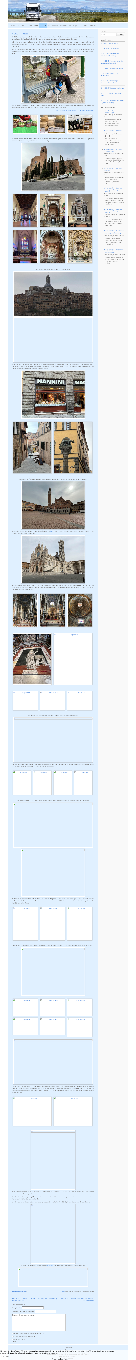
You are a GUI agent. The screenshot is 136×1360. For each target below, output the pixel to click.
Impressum (69, 1347)
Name (17, 1308)
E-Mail (23, 1311)
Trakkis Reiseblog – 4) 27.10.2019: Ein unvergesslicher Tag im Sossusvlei (113, 189)
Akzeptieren (5, 1356)
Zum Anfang (53, 1299)
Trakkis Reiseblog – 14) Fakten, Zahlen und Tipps (113, 112)
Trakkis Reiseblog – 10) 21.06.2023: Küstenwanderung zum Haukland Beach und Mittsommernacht (114, 232)
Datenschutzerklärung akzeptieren (24, 1336)
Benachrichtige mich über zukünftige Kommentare (29, 1333)
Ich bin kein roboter (19, 1339)
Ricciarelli (50, 1266)
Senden (14, 1342)
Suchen (120, 34)
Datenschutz (56, 1359)
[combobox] (108, 34)
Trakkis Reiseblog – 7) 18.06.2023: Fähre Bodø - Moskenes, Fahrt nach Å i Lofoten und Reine (114, 251)
